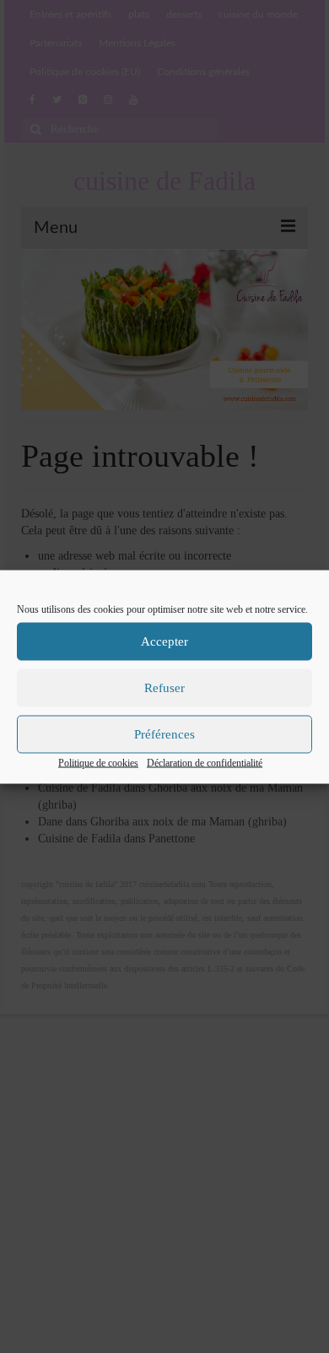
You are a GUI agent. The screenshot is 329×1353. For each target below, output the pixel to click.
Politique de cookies (98, 762)
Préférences (164, 734)
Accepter (164, 641)
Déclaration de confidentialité (204, 762)
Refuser (164, 688)
